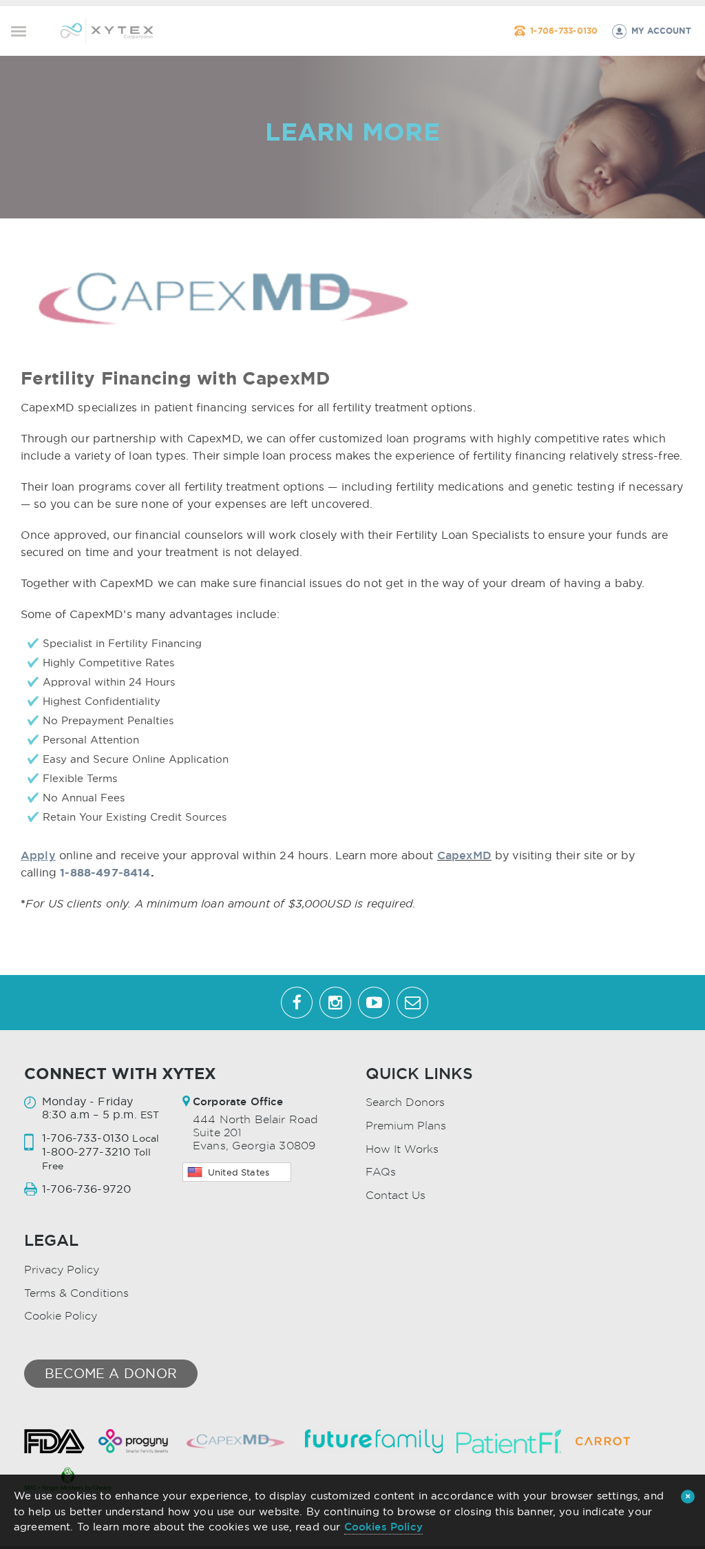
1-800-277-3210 (86, 1151)
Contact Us (395, 1195)
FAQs (381, 1172)
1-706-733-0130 (564, 30)
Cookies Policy (383, 1526)
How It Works (402, 1149)
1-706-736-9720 (86, 1188)
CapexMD (464, 855)
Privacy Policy (61, 1269)
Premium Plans (406, 1125)
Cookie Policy (60, 1316)
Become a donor (111, 1373)
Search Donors (405, 1102)
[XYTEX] (106, 29)
